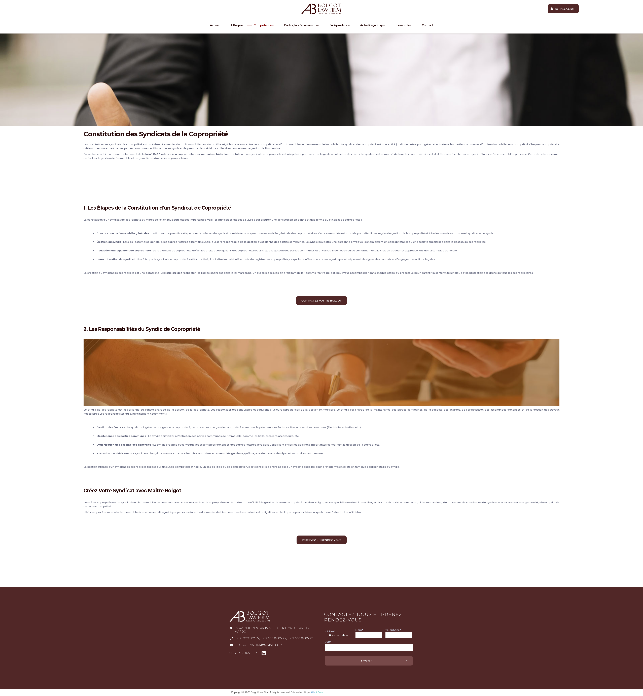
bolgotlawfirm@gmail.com (258, 645)
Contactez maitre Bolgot (321, 300)
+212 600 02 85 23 (273, 638)
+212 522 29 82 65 (247, 638)
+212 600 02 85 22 (300, 638)
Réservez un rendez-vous (321, 540)
